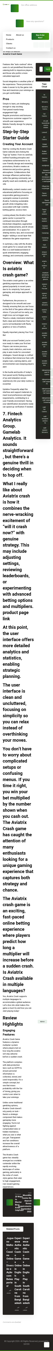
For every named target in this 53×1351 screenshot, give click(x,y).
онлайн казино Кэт (44, 363)
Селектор (45, 233)
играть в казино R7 (44, 264)
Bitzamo (45, 102)
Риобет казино (44, 220)
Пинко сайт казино (44, 212)
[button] (36, 45)
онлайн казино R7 (44, 345)
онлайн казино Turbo (44, 354)
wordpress (45, 165)
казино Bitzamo (45, 304)
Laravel (44, 132)
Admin (42, 1021)
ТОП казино (44, 246)
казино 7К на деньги (44, 296)
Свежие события (45, 227)
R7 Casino (44, 138)
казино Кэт (44, 318)
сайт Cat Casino (44, 409)
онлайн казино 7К (44, 335)
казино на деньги (44, 326)
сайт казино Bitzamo (45, 430)
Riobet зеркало (45, 145)
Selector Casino (45, 160)
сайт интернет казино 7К (45, 420)
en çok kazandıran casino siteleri (46, 124)
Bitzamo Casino (45, 108)
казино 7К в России (44, 286)
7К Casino (44, 96)
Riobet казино (44, 152)
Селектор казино (45, 239)
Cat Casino (44, 115)
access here (21, 210)
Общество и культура (45, 187)
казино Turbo (44, 311)
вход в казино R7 (44, 254)
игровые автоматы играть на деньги (45, 276)
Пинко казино (44, 194)
